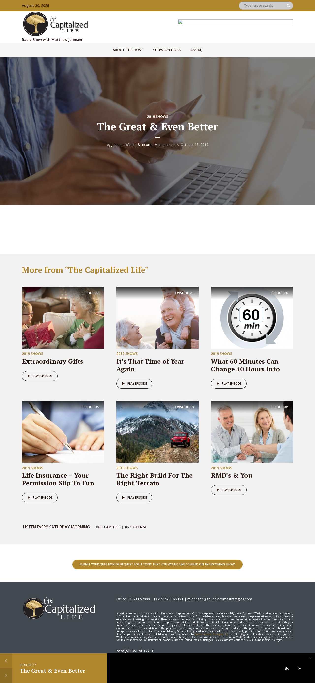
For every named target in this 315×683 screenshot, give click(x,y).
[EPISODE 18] (157, 431)
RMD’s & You (231, 475)
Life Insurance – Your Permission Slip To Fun (58, 479)
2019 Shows (157, 116)
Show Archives (167, 49)
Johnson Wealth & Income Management (143, 144)
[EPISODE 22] (63, 317)
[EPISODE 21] (157, 317)
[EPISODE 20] (252, 317)
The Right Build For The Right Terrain (154, 479)
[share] (299, 668)
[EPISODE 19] (63, 431)
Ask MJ (196, 49)
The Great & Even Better (52, 670)
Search (288, 5)
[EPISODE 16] (252, 431)
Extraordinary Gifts (52, 361)
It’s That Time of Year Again (150, 365)
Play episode (42, 376)
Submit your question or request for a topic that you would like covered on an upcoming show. (157, 564)
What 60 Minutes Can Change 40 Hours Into (245, 365)
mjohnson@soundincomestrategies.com (219, 599)
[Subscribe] (287, 668)
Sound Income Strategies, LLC (212, 634)
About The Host (128, 49)
